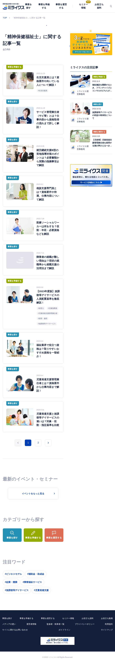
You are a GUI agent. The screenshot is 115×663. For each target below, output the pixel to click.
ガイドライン (64, 630)
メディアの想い (9, 624)
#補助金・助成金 (35, 574)
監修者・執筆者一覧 (55, 624)
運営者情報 (31, 624)
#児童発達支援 (41, 590)
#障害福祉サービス (32, 582)
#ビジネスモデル (13, 574)
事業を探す (28, 6)
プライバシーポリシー (85, 624)
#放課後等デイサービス (17, 590)
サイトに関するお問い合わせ (15, 630)
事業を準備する (44, 6)
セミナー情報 (83, 6)
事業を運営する (61, 6)
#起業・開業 (11, 582)
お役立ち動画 (107, 618)
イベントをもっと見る (33, 493)
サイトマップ (107, 630)
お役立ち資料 (99, 6)
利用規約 (109, 624)
